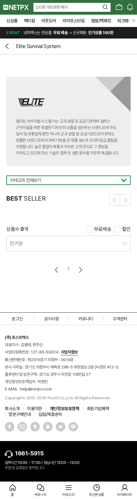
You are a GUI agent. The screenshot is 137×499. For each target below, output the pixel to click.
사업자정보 (69, 352)
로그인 (17, 318)
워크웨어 (124, 20)
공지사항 (51, 318)
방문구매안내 (20, 414)
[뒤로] (8, 46)
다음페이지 (80, 269)
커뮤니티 (85, 318)
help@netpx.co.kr (36, 389)
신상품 (12, 20)
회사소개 (12, 408)
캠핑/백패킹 (101, 20)
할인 (126, 229)
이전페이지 (56, 269)
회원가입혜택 (98, 408)
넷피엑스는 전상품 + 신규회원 (59, 32)
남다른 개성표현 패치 (52, 7)
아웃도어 (48, 20)
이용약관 (34, 408)
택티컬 (29, 20)
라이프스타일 (73, 20)
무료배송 (102, 229)
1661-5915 (29, 453)
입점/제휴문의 (50, 414)
